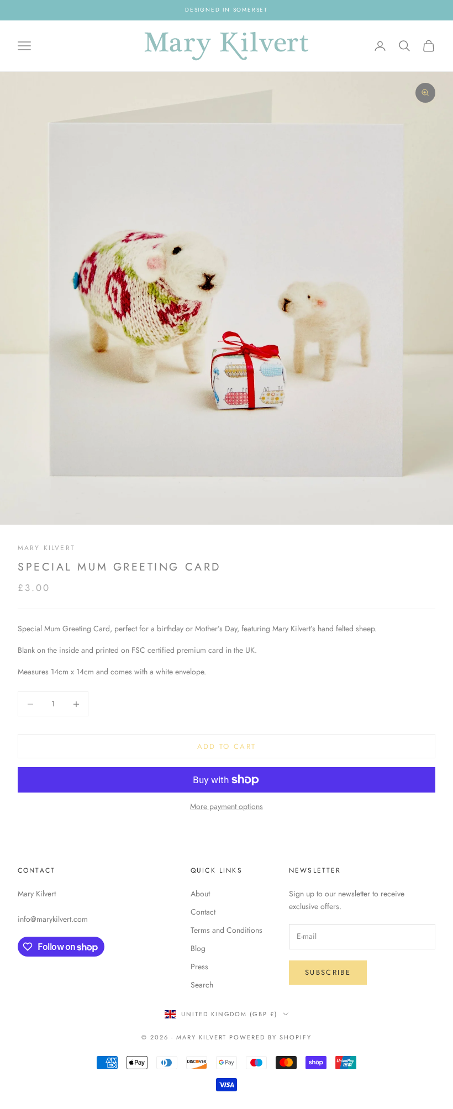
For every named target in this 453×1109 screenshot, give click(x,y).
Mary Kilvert (46, 548)
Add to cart (226, 746)
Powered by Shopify (270, 1037)
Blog (198, 948)
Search (202, 984)
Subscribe (328, 972)
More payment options (226, 806)
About (200, 893)
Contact (203, 911)
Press (199, 966)
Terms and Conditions (226, 930)
